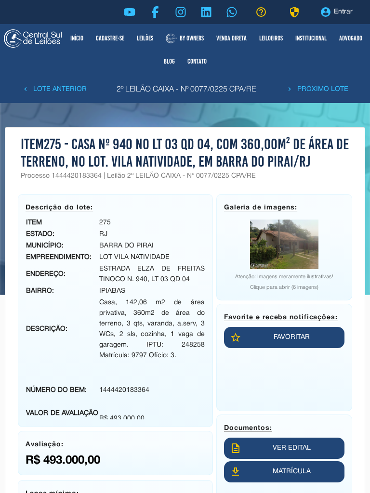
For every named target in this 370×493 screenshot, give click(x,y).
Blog (169, 61)
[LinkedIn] (206, 12)
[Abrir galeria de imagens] (284, 244)
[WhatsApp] (231, 12)
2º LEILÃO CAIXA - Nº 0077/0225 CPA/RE (186, 89)
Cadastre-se (110, 38)
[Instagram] (180, 12)
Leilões (145, 38)
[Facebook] (155, 12)
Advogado (350, 38)
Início (76, 38)
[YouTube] (129, 12)
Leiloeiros (271, 38)
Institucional (311, 38)
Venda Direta (231, 38)
